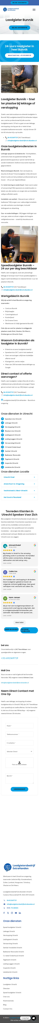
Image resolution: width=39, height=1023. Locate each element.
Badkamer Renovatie (12, 455)
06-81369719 (13, 137)
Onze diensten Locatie (15, 471)
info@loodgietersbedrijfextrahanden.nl (22, 140)
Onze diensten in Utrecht (17, 414)
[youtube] (16, 913)
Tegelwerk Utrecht (12, 459)
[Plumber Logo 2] (11, 8)
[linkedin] (20, 913)
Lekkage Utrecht (11, 423)
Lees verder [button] (7, 563)
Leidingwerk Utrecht (12, 435)
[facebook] (4, 913)
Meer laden (19, 622)
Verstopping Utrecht (12, 427)
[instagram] (12, 913)
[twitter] (8, 913)
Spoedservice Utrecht (13, 419)
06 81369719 (12, 900)
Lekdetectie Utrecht (12, 467)
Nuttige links (11, 978)
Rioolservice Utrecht (12, 431)
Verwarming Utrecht (12, 443)
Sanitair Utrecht (11, 451)
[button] (19, 477)
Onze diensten (12, 921)
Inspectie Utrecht (11, 463)
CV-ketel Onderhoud (13, 447)
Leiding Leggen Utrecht (13, 439)
